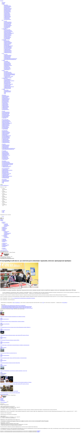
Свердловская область (7, 55)
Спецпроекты (4, 235)
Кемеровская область (7, 63)
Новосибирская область (8, 65)
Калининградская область (8, 31)
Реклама (3, 210)
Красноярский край (7, 64)
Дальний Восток (5, 78)
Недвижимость (6, 225)
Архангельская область (8, 30)
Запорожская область (5, 180)
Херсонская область (7, 91)
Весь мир (3, 2)
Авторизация (2, 400)
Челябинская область (5, 145)
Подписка (5, 236)
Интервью (5, 234)
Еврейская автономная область (9, 80)
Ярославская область (7, 19)
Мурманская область (7, 34)
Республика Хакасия (7, 68)
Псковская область (7, 36)
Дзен (43, 302)
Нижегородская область (8, 42)
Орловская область (7, 14)
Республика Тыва (5, 157)
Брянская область (7, 7)
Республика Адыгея (7, 24)
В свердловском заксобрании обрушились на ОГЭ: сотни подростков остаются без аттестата (17, 306)
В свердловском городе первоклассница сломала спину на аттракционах (13, 305)
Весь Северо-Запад (7, 29)
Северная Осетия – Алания (8, 76)
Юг (2, 20)
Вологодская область (7, 32)
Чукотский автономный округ (9, 86)
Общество (4, 227)
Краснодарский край (7, 23)
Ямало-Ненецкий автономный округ (10, 59)
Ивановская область (5, 100)
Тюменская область (7, 57)
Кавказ (3, 70)
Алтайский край (5, 151)
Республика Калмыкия (8, 25)
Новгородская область (7, 35)
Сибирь (3, 60)
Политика (2, 337)
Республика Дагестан (7, 72)
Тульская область (7, 18)
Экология (3, 229)
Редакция (1, 399)
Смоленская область (5, 106)
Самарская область (7, 49)
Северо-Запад (4, 28)
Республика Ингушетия (6, 162)
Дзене (12, 308)
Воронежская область (7, 9)
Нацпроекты (4, 228)
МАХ (14, 302)
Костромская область (7, 11)
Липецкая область (7, 13)
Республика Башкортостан (8, 45)
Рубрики (1, 220)
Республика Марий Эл (7, 46)
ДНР (5, 93)
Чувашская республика (8, 52)
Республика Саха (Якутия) (8, 84)
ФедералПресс (64, 302)
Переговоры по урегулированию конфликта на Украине (22, 382)
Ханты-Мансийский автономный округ (10, 58)
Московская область (7, 5)
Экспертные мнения (7, 233)
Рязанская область (7, 15)
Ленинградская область (8, 33)
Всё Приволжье (6, 40)
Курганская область (7, 56)
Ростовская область (7, 26)
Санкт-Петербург (6, 342)
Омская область (6, 66)
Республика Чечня (7, 75)
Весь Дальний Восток (5, 168)
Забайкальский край (7, 87)
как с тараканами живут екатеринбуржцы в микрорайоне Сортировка (23, 298)
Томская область (6, 69)
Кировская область (7, 41)
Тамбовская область (7, 16)
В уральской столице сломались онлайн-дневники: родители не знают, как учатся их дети (16, 307)
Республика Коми (7, 38)
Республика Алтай (5, 156)
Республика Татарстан (7, 48)
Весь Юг (5, 21)
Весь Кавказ (6, 71)
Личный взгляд (4, 245)
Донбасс (3, 89)
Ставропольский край (7, 77)
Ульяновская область (7, 51)
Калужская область (7, 10)
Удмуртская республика (6, 140)
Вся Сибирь (6, 61)
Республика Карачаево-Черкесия (9, 74)
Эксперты (4, 230)
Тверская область (7, 17)
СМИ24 (38, 431)
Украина (5, 365)
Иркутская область (7, 62)
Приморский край (7, 83)
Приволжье (4, 39)
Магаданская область (7, 82)
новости (1, 219)
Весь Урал (5, 54)
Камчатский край (7, 81)
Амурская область (7, 79)
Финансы (5, 226)
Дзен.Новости (17, 302)
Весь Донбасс (4, 179)
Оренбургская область (7, 43)
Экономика (6, 223)
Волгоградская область (8, 22)
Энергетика (6, 224)
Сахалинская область (5, 174)
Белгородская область (7, 6)
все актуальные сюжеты (4, 394)
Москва (3, 3)
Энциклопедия (6, 231)
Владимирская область (8, 8)
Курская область (6, 12)
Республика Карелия (7, 37)
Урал (3, 53)
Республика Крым (5, 117)
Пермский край (4, 134)
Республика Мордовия (7, 47)
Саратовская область (5, 139)
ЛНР (5, 92)
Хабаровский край (7, 85)
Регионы (1, 0)
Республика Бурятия (7, 88)
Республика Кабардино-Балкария (9, 73)
